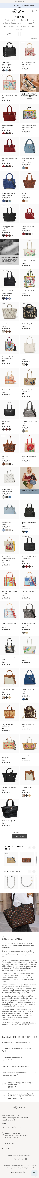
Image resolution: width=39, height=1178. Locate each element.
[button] (3, 11)
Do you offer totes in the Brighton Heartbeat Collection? (14, 1074)
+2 (12, 530)
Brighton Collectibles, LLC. (16, 1168)
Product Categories (31, 1165)
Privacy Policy (6, 1165)
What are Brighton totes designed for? (16, 1042)
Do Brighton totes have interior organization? (13, 1058)
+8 (12, 133)
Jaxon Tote (13, 964)
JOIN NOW (12, 1087)
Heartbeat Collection (20, 996)
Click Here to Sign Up (11, 1138)
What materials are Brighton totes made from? (16, 1050)
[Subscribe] (33, 1127)
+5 (12, 70)
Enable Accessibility (19, 1)
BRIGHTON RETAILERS (16, 1172)
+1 (12, 429)
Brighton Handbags (29, 1023)
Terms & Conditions (17, 1165)
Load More (19, 836)
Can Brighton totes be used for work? (15, 1066)
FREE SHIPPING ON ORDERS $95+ (20, 5)
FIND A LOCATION (15, 1098)
